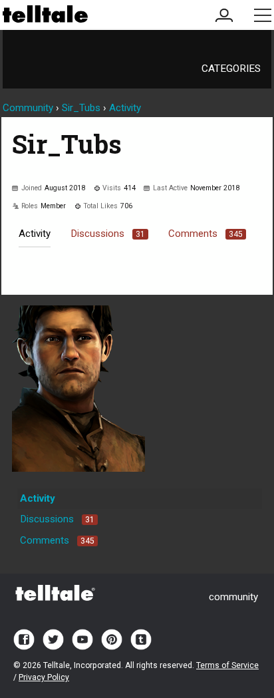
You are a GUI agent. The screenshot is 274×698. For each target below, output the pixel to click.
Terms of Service (227, 665)
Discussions (107, 234)
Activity (35, 234)
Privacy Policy (44, 677)
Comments (205, 234)
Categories (231, 69)
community (233, 597)
